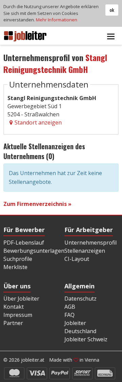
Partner (13, 323)
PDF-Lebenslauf (23, 242)
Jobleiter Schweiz (85, 339)
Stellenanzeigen (84, 250)
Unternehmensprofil (90, 242)
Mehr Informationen (56, 20)
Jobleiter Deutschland (80, 327)
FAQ (69, 315)
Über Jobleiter (21, 298)
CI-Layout (76, 259)
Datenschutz (80, 298)
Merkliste (15, 267)
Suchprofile (17, 259)
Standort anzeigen (38, 122)
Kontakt (13, 306)
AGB (69, 306)
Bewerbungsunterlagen (33, 250)
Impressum (17, 315)
